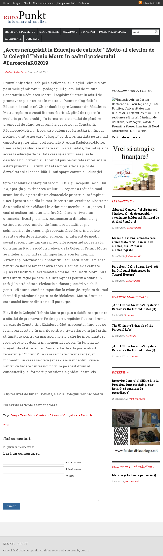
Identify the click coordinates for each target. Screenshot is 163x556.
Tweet (6, 424)
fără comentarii (134, 227)
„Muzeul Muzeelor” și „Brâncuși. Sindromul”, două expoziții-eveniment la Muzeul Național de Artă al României (135, 215)
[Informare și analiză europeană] (26, 17)
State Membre (49, 31)
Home (6, 3)
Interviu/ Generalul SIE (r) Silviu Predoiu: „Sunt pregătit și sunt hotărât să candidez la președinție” (135, 386)
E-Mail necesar (74, 468)
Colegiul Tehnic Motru (23, 415)
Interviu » (120, 372)
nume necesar (73, 462)
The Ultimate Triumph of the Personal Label (132, 327)
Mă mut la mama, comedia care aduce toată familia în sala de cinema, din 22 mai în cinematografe (133, 244)
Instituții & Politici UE (20, 31)
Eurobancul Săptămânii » (133, 467)
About (26, 3)
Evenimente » (123, 201)
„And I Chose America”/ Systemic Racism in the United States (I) (135, 348)
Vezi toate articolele (126, 137)
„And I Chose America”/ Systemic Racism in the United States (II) (135, 307)
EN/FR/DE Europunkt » (130, 297)
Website (70, 475)
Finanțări (88, 31)
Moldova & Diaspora (112, 31)
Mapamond (70, 31)
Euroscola (86, 415)
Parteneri (83, 3)
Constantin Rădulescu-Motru (52, 415)
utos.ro (85, 550)
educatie (75, 415)
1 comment (130, 315)
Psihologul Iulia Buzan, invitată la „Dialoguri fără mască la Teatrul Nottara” (135, 270)
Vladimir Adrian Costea (16, 72)
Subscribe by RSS (151, 2)
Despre (16, 3)
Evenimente (13, 38)
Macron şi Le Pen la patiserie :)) (134, 475)
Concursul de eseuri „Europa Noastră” (54, 3)
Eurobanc (32, 38)
